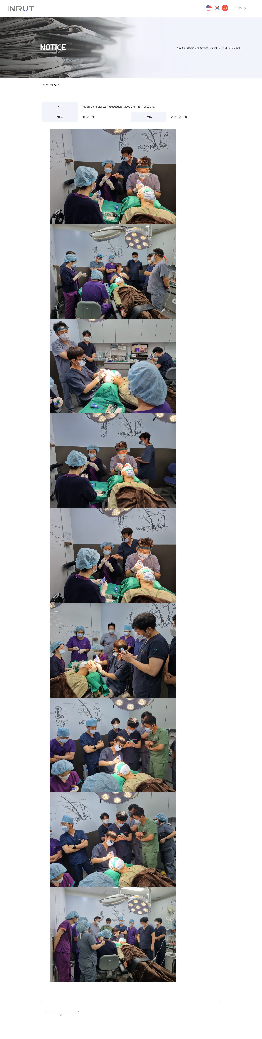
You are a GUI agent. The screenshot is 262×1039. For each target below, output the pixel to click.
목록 (61, 1015)
